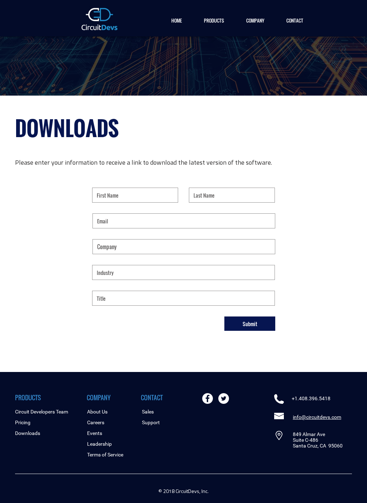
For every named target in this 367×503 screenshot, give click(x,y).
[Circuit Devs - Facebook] (207, 398)
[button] (214, 20)
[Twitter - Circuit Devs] (223, 398)
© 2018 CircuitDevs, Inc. (183, 491)
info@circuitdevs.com (317, 417)
